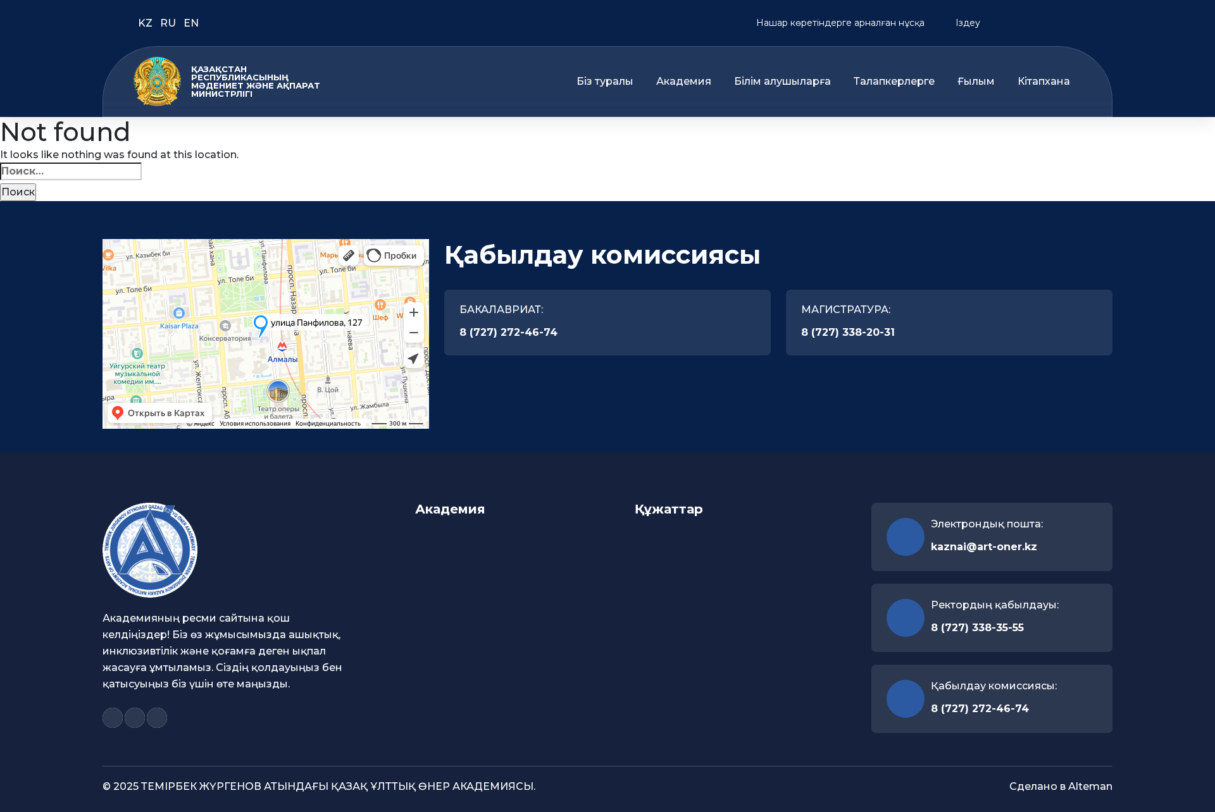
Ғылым (976, 82)
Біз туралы (604, 82)
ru (169, 23)
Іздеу (966, 22)
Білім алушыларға (782, 82)
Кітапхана (1044, 82)
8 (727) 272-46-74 (508, 332)
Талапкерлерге (894, 82)
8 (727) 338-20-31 (848, 332)
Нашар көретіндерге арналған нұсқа (839, 22)
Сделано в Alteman (1060, 786)
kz (146, 23)
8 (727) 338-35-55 (977, 628)
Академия (683, 82)
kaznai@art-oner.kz (984, 547)
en (191, 23)
